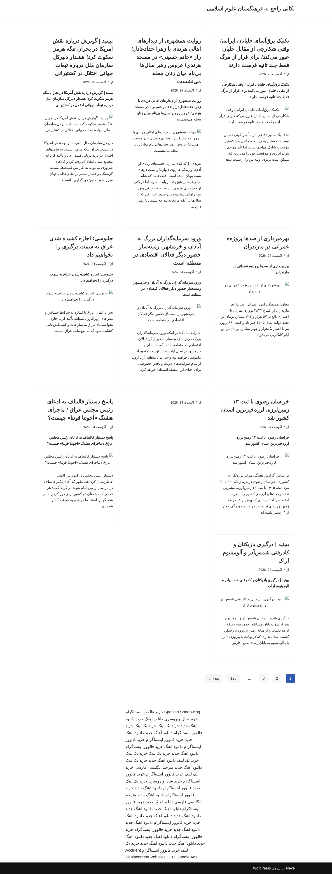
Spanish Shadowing (182, 712)
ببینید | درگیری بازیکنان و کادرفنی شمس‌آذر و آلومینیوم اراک (256, 552)
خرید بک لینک (168, 726)
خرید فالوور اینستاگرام (144, 712)
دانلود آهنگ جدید (158, 733)
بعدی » (214, 678)
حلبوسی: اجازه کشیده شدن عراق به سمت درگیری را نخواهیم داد (81, 246)
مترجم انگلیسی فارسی (153, 767)
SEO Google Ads (182, 857)
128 (233, 678)
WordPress (262, 868)
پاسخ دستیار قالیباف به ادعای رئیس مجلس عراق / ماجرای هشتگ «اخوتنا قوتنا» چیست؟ (80, 409)
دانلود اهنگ (173, 746)
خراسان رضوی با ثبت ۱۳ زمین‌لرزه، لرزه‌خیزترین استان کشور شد (255, 409)
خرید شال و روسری (181, 719)
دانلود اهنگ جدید (149, 719)
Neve (290, 868)
